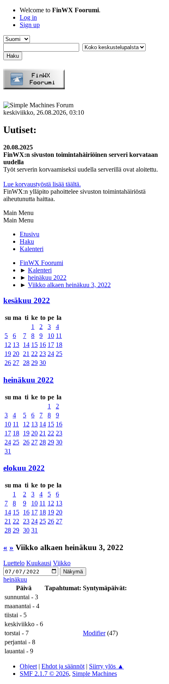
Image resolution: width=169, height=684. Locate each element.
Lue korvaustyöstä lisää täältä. (42, 184)
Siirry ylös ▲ (106, 666)
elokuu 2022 (24, 468)
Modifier (94, 633)
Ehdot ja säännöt (62, 666)
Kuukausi (38, 562)
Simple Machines (94, 673)
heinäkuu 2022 (28, 380)
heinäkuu (15, 579)
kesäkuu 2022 (26, 300)
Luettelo (14, 562)
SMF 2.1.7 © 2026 (44, 673)
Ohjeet (28, 666)
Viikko (62, 562)
